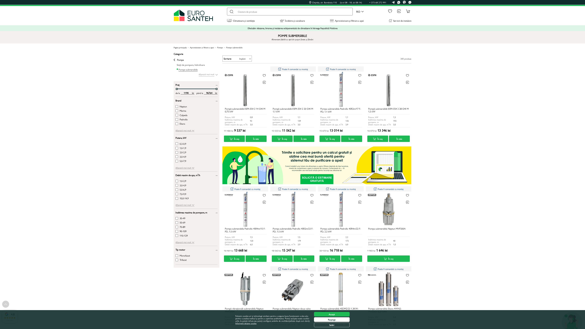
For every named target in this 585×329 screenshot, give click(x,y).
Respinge (332, 319)
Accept (332, 314)
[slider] (177, 89)
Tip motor (180, 249)
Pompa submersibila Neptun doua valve (291, 308)
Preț (177, 84)
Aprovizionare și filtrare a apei (349, 20)
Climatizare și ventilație (244, 20)
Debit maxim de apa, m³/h (188, 175)
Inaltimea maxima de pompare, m (191, 212)
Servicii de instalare (402, 20)
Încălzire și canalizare (295, 20)
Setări (331, 324)
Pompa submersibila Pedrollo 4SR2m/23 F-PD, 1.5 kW (293, 230)
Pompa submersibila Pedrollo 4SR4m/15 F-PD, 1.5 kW (245, 230)
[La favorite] (264, 75)
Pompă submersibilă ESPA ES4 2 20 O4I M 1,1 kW (293, 110)
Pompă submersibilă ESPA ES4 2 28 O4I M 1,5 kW (388, 110)
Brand (178, 100)
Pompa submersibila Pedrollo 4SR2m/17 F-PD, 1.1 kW (340, 110)
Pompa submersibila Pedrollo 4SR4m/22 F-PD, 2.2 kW (340, 230)
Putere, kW (181, 137)
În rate (256, 138)
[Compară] (264, 82)
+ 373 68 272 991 (377, 2)
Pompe (180, 59)
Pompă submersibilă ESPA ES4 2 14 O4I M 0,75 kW (245, 110)
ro (358, 11)
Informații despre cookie (246, 323)
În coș (236, 138)
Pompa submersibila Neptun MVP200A (387, 228)
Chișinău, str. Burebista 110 (337, 2)
